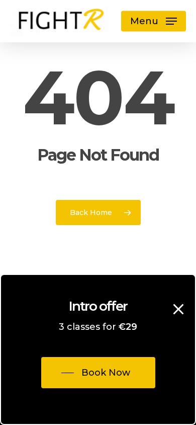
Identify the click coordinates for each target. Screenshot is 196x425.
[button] (153, 21)
